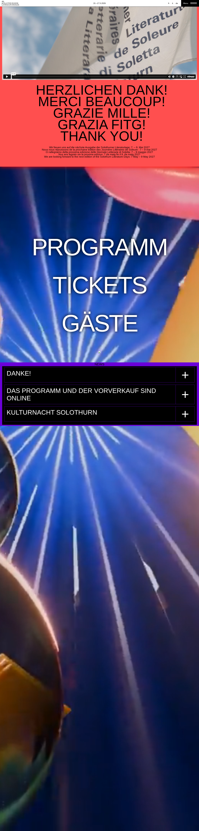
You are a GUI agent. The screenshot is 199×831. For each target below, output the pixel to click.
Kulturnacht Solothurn (52, 412)
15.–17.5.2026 (99, 3)
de (177, 3)
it (172, 3)
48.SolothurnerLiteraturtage (10, 3)
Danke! (19, 373)
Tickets (99, 285)
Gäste (100, 323)
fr (168, 3)
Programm (99, 247)
